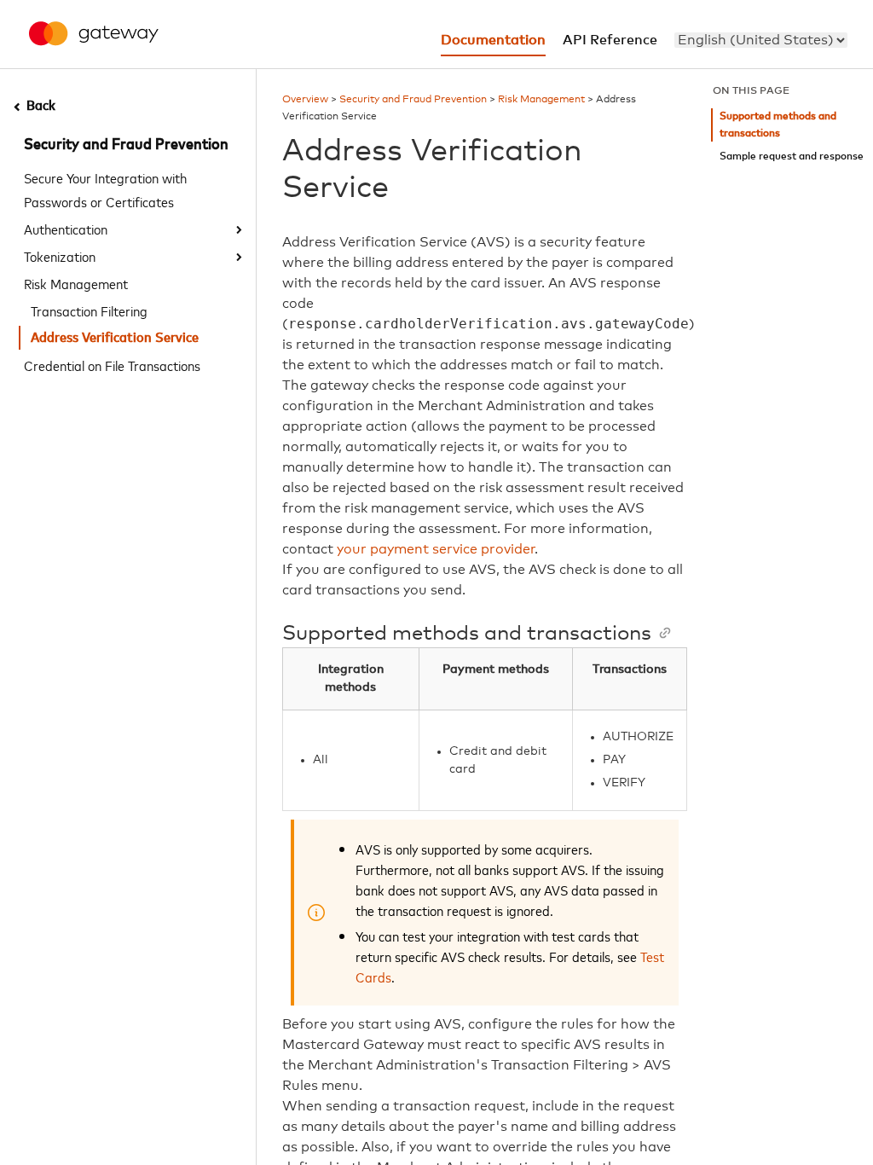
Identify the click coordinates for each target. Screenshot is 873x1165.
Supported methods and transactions (778, 125)
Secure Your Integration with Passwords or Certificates (105, 189)
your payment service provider (436, 549)
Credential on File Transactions (112, 365)
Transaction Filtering (89, 310)
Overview (305, 100)
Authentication (65, 228)
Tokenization (59, 255)
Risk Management (76, 283)
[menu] (760, 40)
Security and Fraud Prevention (126, 145)
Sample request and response (792, 156)
